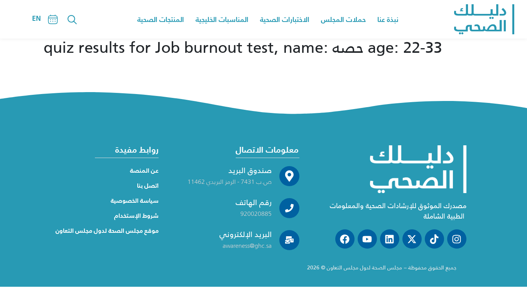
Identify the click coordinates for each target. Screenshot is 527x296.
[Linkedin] (389, 239)
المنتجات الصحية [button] (160, 19)
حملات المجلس (343, 19)
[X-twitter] (412, 239)
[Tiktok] (434, 239)
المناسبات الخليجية (222, 19)
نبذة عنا (388, 19)
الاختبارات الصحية (284, 19)
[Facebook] (345, 239)
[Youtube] (367, 239)
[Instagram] (456, 239)
